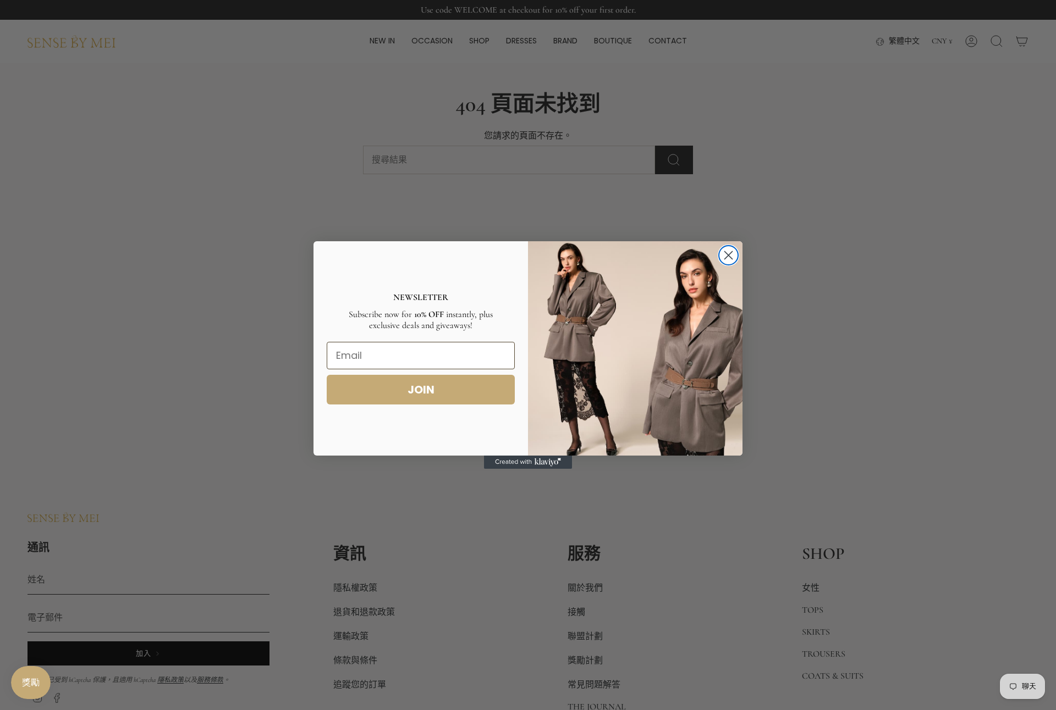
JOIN (421, 389)
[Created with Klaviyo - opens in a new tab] (528, 462)
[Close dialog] (728, 255)
